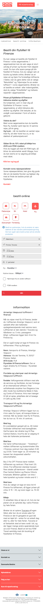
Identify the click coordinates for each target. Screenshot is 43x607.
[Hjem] (7, 4)
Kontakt (6, 184)
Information (35, 41)
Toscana (25, 510)
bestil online (19, 41)
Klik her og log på (11, 161)
